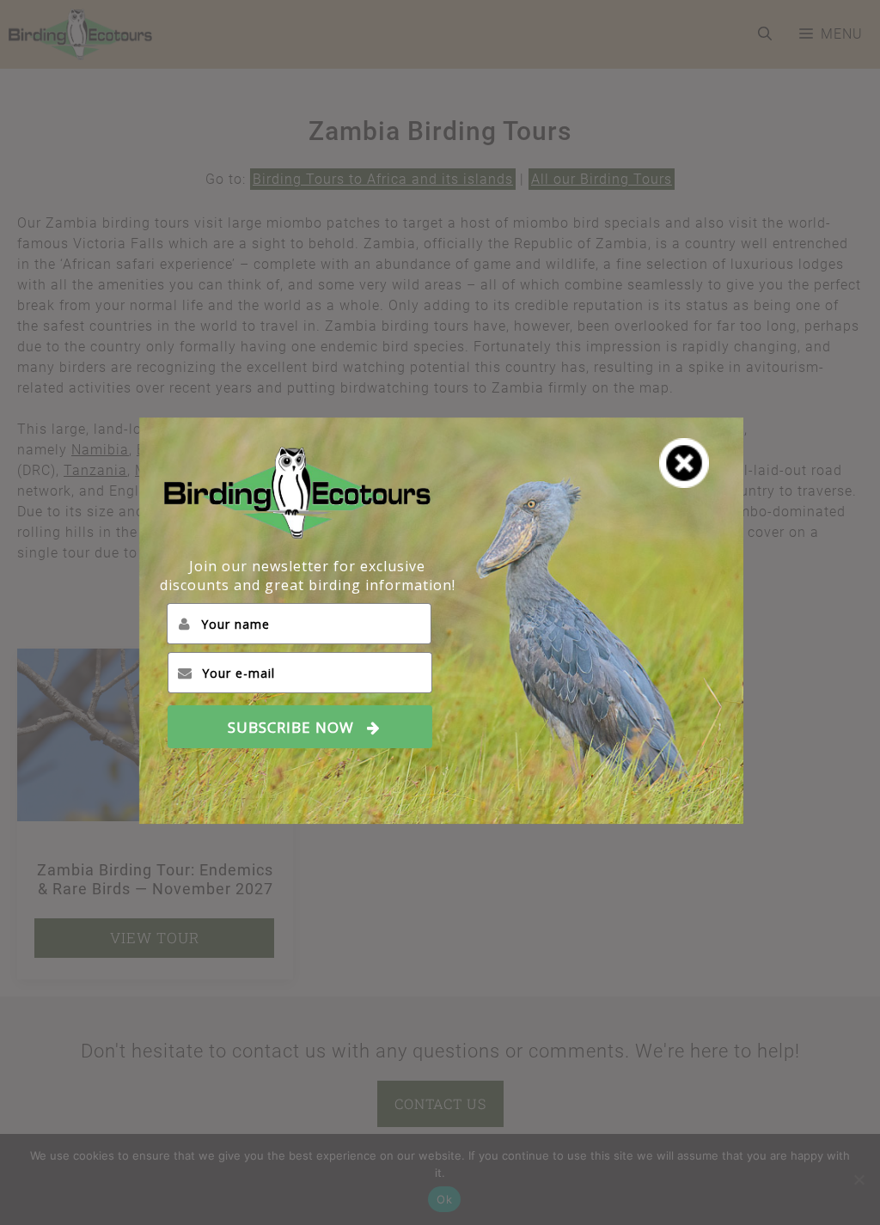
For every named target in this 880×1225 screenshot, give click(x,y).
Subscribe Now (291, 727)
